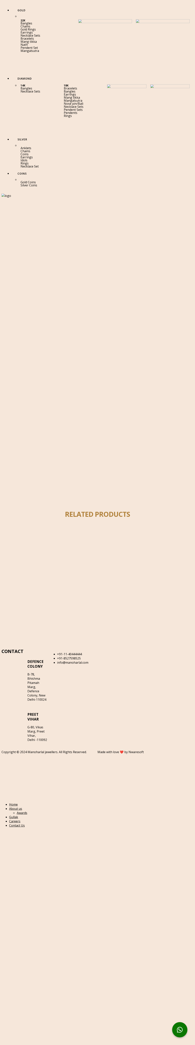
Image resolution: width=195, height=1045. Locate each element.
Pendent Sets (73, 109)
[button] (47, 32)
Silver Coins (29, 185)
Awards (22, 813)
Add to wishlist (19, 536)
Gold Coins (28, 182)
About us (15, 809)
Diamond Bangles (24, 549)
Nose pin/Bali (73, 103)
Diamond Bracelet (25, 607)
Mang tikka (29, 41)
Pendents (70, 112)
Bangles (26, 23)
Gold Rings (28, 29)
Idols (24, 160)
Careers (14, 821)
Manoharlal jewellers (43, 752)
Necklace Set (30, 166)
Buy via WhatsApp (26, 557)
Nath (24, 44)
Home (13, 804)
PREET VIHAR (33, 716)
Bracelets (27, 38)
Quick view (36, 536)
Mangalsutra (30, 50)
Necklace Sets (30, 35)
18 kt (12, 541)
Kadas (36, 541)
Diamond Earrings (25, 635)
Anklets (26, 148)
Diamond (24, 541)
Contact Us (17, 825)
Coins (25, 154)
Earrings (27, 32)
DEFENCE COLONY (35, 664)
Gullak (13, 817)
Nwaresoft (136, 752)
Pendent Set (29, 47)
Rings (68, 115)
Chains (25, 26)
